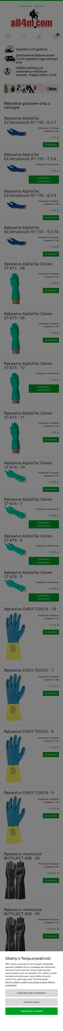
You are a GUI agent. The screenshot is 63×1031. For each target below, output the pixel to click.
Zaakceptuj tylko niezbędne (31, 993)
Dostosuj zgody (31, 1002)
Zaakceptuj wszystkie (31, 1011)
